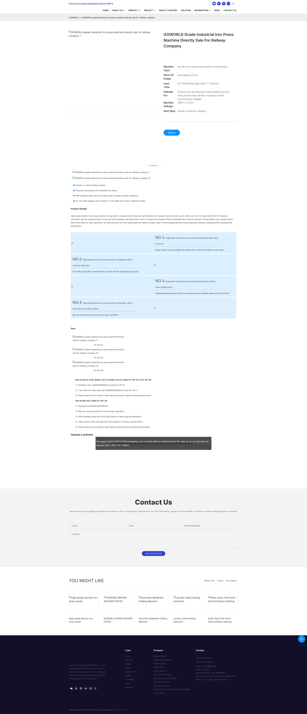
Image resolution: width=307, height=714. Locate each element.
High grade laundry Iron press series (81, 620)
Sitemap (123, 710)
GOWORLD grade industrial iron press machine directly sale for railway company (118, 17)
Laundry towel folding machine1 (184, 620)
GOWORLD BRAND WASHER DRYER (118, 620)
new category (231, 581)
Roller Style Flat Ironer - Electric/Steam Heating (220, 620)
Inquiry (172, 132)
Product (220, 581)
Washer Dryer (209, 581)
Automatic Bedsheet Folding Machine (153, 620)
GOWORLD (74, 17)
